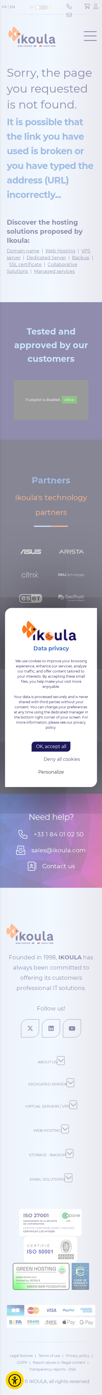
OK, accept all (51, 746)
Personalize (51, 772)
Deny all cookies (62, 759)
